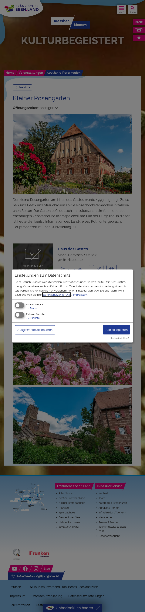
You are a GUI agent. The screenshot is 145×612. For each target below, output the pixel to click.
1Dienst (32, 308)
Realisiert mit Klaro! (119, 338)
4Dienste (33, 317)
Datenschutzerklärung (56, 294)
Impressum (80, 294)
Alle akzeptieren (117, 329)
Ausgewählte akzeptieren (34, 329)
